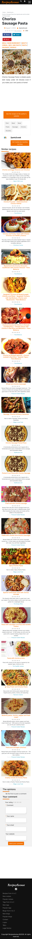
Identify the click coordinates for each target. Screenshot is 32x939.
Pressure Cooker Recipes (18, 393)
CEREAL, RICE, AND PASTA (11, 45)
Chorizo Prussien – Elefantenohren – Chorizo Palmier (16, 202)
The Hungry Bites (18, 604)
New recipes (7, 896)
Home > (4, 12)
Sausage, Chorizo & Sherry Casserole (16, 414)
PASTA (24, 45)
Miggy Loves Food (18, 422)
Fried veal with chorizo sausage (16, 503)
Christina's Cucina (18, 245)
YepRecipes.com (18, 452)
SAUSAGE (5, 47)
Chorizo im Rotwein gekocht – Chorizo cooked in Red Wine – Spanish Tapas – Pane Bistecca (16, 357)
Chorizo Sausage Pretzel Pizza (16, 443)
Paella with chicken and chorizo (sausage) (16, 535)
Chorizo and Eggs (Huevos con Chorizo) (16, 170)
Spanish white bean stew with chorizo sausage (16, 593)
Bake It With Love (18, 181)
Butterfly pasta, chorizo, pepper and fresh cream (16, 716)
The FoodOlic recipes (18, 666)
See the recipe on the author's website (16, 115)
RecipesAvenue (10, 2)
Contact (5, 919)
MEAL (4, 43)
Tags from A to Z (8, 902)
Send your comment (16, 843)
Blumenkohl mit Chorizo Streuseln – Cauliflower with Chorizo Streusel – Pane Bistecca (16, 267)
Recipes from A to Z (9, 893)
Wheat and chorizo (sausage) (16, 384)
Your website (10, 834)
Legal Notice (7, 928)
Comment (10, 805)
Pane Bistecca (18, 213)
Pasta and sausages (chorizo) (16, 747)
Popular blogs (7, 916)
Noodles (8, 131)
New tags (6, 905)
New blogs (6, 914)
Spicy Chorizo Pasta (16, 565)
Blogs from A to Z (9, 911)
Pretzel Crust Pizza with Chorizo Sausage (16, 473)
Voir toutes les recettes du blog (20, 143)
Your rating (9, 802)
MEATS (24, 43)
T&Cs (4, 925)
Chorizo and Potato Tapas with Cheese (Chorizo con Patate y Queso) (16, 234)
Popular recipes (8, 899)
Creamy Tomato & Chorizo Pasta (16, 778)
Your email (10, 825)
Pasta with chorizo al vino (16, 658)
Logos (5, 922)
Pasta (7, 127)
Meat (19, 123)
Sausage (15, 127)
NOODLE (13, 47)
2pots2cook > (10, 12)
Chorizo (23, 127)
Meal (13, 123)
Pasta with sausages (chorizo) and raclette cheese (16, 625)
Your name (10, 816)
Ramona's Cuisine (18, 694)
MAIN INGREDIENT (14, 43)
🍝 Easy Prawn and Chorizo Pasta (16, 687)
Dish (7, 123)
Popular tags (7, 908)
